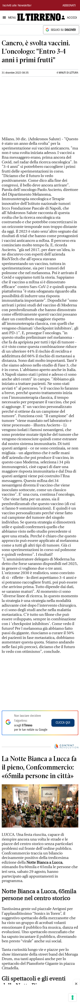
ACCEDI (72, 17)
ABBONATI (69, 5)
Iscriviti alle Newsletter (17, 5)
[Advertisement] (34, 108)
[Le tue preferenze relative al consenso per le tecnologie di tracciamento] (72, 997)
